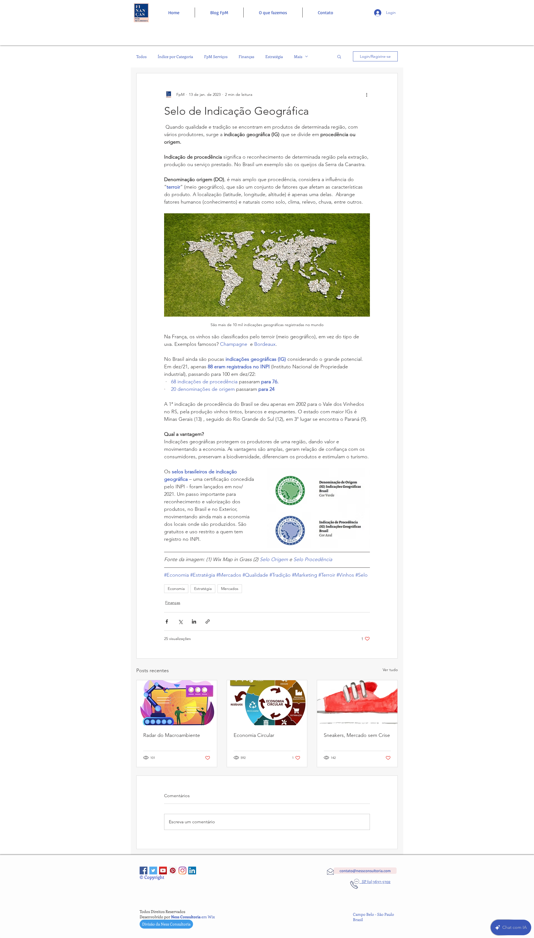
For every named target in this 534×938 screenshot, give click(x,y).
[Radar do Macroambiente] (177, 702)
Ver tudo (390, 669)
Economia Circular (254, 735)
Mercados (229, 588)
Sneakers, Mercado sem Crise (357, 735)
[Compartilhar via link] (207, 621)
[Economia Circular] (267, 702)
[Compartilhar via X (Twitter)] (180, 621)
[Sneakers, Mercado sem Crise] (357, 702)
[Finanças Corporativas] (143, 870)
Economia (176, 588)
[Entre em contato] (141, 12)
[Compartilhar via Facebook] (166, 621)
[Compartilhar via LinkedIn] (194, 621)
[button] (339, 56)
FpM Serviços (216, 56)
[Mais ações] (366, 94)
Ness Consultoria (186, 916)
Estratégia (274, 56)
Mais (298, 56)
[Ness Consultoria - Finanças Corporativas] (182, 870)
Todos (141, 56)
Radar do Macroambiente (171, 735)
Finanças (246, 56)
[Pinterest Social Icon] (173, 870)
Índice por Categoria (175, 56)
